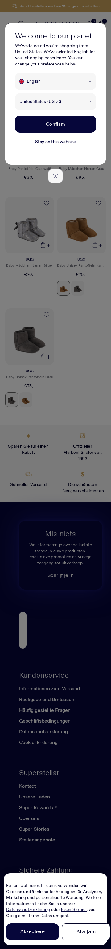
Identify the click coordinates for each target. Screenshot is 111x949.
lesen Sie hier (74, 909)
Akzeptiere (32, 931)
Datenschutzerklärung (28, 909)
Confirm (55, 124)
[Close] (55, 176)
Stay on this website (55, 141)
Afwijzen (86, 932)
